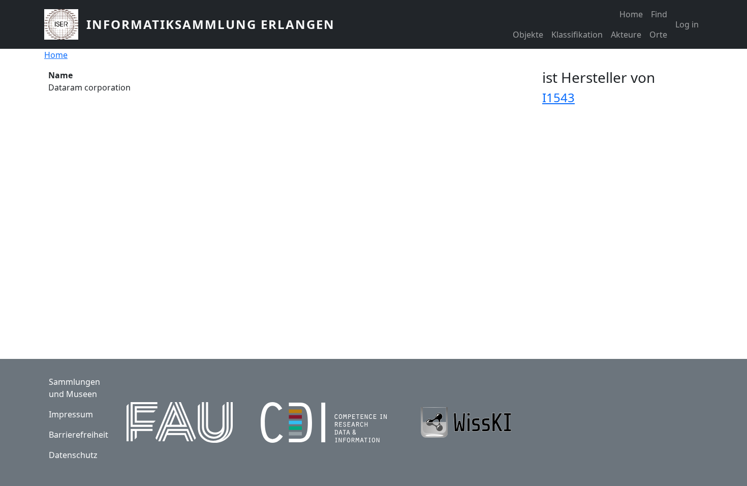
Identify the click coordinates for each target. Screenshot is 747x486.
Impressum (71, 414)
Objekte (528, 34)
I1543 (558, 97)
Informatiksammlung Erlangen (210, 24)
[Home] (65, 24)
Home (631, 14)
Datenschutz (73, 455)
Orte (658, 34)
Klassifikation (577, 34)
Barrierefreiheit (78, 434)
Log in (687, 24)
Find (659, 14)
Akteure (626, 34)
